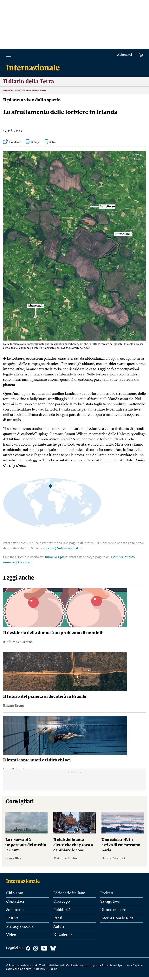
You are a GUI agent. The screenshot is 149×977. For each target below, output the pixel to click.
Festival (13, 918)
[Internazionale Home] (24, 881)
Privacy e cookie (19, 927)
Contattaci (15, 902)
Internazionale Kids (116, 918)
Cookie (53, 969)
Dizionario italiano (69, 893)
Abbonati (24, 562)
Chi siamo (14, 893)
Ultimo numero (113, 910)
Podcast (106, 893)
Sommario (15, 910)
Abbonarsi (124, 54)
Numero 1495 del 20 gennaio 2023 (24, 90)
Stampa (35, 142)
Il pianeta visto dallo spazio (32, 100)
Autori (58, 927)
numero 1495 (55, 557)
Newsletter (62, 935)
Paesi (57, 918)
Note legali (39, 969)
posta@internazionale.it (64, 548)
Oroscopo (61, 902)
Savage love (110, 902)
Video (11, 935)
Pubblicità (62, 910)
